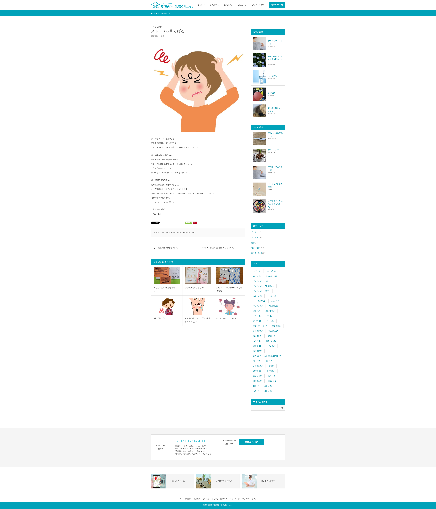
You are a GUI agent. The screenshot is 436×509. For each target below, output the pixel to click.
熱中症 (271, 371)
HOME (201, 5)
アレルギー (271, 276)
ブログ (253, 232)
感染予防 (271, 341)
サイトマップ (235, 499)
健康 (162, 36)
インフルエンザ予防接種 (263, 286)
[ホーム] (152, 13)
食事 (256, 391)
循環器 (271, 336)
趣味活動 (271, 93)
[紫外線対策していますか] (259, 110)
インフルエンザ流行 (261, 291)
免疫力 (257, 316)
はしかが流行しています (226, 318)
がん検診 (271, 271)
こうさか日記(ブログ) (220, 499)
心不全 (257, 341)
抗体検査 (257, 351)
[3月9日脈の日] (167, 306)
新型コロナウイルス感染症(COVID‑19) (267, 356)
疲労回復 (257, 376)
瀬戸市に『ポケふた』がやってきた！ (275, 204)
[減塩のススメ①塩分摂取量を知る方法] (229, 275)
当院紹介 (229, 5)
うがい (257, 271)
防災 (256, 386)
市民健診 (273, 331)
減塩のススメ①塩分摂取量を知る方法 (229, 289)
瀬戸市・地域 (256, 253)
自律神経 (257, 381)
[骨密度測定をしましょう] (198, 275)
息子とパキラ (273, 150)
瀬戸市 (257, 371)
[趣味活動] (259, 94)
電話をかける (251, 442)
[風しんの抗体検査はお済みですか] (167, 275)
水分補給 (258, 366)
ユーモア (173, 232)
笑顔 (193, 232)
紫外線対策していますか (275, 109)
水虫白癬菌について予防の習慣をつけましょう (197, 320)
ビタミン (272, 296)
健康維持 (270, 311)
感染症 (257, 346)
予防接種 (254, 237)
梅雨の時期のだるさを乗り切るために (275, 59)
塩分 (269, 316)
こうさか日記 (259, 5)
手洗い (271, 346)
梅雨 (256, 361)
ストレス (167, 232)
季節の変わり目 (260, 326)
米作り (271, 376)
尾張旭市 (258, 331)
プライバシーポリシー (250, 499)
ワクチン (258, 306)
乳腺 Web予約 (277, 5)
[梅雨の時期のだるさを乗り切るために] (259, 60)
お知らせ (243, 5)
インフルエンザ (260, 281)
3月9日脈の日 (159, 318)
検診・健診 (255, 248)
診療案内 (215, 5)
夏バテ (257, 321)
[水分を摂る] (259, 77)
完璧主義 (179, 232)
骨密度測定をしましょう (195, 288)
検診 (268, 361)
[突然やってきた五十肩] (259, 43)
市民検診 (257, 336)
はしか (257, 276)
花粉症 (272, 381)
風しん (268, 386)
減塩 (271, 366)
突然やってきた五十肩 (275, 42)
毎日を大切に (187, 232)
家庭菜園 (276, 326)
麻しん (268, 391)
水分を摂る (272, 76)
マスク (275, 301)
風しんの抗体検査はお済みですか (166, 289)
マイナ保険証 (259, 301)
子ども (270, 321)
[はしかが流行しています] (229, 306)
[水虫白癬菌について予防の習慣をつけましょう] (198, 306)
